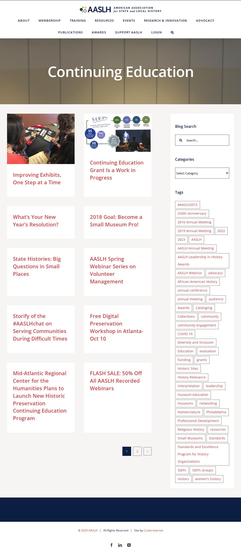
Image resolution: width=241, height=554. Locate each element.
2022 (221, 231)
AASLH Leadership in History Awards (200, 260)
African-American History (197, 281)
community (210, 316)
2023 (181, 239)
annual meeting (190, 299)
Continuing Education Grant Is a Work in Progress (111, 132)
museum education (193, 394)
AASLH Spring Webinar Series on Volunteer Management (113, 270)
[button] (172, 32)
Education (185, 351)
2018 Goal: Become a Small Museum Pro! (116, 220)
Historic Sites (188, 368)
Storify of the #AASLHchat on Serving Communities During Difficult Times (40, 327)
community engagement (197, 325)
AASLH (196, 239)
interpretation (189, 386)
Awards (183, 307)
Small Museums (190, 438)
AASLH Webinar (190, 273)
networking (208, 403)
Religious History (191, 429)
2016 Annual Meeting (194, 222)
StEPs (182, 470)
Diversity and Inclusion (196, 342)
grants (202, 359)
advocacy (215, 273)
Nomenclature (189, 412)
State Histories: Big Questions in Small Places (37, 266)
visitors (183, 479)
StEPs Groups (202, 470)
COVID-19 (185, 334)
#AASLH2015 (187, 204)
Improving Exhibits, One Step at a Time (34, 139)
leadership (214, 386)
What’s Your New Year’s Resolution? (35, 220)
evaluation (208, 351)
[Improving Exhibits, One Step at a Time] (41, 139)
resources (218, 429)
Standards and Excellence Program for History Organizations (198, 454)
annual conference (192, 290)
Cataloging (204, 307)
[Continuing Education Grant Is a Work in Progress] (118, 133)
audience (216, 299)
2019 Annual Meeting (194, 231)
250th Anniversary (192, 213)
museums (185, 403)
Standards (217, 438)
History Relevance (192, 377)
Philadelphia (216, 412)
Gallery (47, 139)
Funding (184, 359)
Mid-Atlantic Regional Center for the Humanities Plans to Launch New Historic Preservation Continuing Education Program (40, 395)
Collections (186, 316)
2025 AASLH (89, 530)
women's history (208, 479)
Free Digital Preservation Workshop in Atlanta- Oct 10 (116, 327)
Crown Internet (153, 530)
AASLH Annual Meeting (196, 248)
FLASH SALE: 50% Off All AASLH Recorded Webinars (116, 380)
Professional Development (198, 420)
